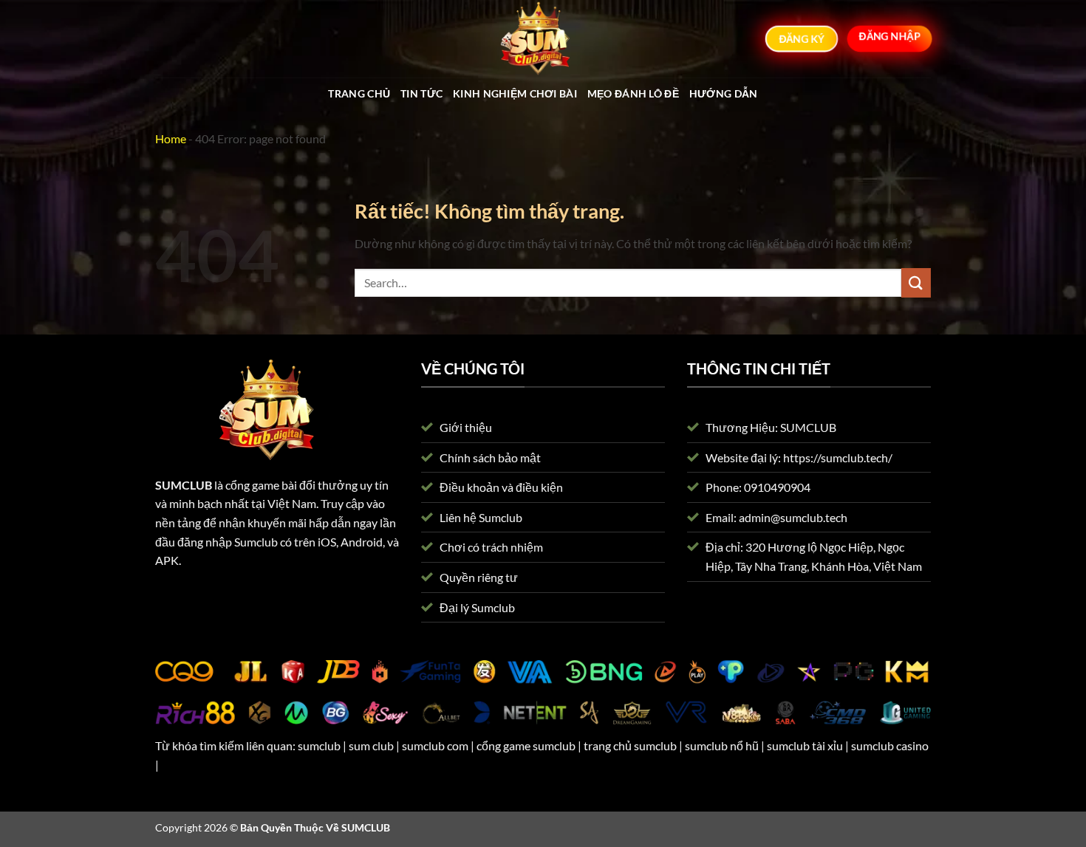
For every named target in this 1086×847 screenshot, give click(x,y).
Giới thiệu (466, 427)
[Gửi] (916, 282)
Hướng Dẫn (723, 93)
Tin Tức (421, 93)
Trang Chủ (359, 93)
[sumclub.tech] (543, 39)
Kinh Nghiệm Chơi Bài (515, 93)
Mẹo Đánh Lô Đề (633, 93)
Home (170, 138)
